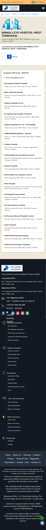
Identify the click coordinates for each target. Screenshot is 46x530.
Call (22, 2)
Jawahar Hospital (11, 144)
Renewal (4, 2)
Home (8, 455)
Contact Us (15, 2)
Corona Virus (12, 361)
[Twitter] (8, 313)
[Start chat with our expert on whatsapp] (42, 518)
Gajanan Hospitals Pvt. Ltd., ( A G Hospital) (20, 125)
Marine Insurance (13, 423)
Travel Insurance (13, 340)
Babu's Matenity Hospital (14, 92)
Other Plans (12, 420)
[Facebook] (3, 313)
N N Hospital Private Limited (15, 194)
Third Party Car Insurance (16, 333)
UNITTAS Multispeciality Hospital (17, 236)
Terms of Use (22, 459)
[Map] (27, 313)
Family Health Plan (14, 354)
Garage (10, 444)
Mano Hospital (10, 183)
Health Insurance (13, 351)
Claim (9, 2)
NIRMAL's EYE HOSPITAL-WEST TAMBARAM (25, 14)
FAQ (27, 462)
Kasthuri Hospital (11, 166)
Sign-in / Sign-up (39, 2)
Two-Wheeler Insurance (16, 329)
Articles (20, 462)
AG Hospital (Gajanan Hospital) (16, 83)
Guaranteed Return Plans (16, 387)
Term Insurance (13, 402)
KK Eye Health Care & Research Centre (18, 175)
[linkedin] (13, 313)
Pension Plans (12, 383)
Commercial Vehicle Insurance (18, 336)
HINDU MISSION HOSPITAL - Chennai (18, 133)
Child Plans (11, 379)
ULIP (9, 390)
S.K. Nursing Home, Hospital (15, 205)
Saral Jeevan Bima (14, 405)
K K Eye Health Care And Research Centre (19, 155)
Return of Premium (14, 409)
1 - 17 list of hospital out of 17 (13, 78)
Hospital (7, 14)
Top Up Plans (12, 365)
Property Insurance (14, 430)
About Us (17, 455)
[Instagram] (22, 313)
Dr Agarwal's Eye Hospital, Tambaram (18, 114)
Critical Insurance (13, 358)
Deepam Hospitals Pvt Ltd (14, 103)
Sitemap (27, 455)
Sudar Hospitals (10, 225)
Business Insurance (14, 427)
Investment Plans (13, 376)
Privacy (10, 459)
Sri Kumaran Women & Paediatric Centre (19, 216)
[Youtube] (17, 313)
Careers (36, 455)
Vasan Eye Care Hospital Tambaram (17, 244)
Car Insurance (12, 326)
